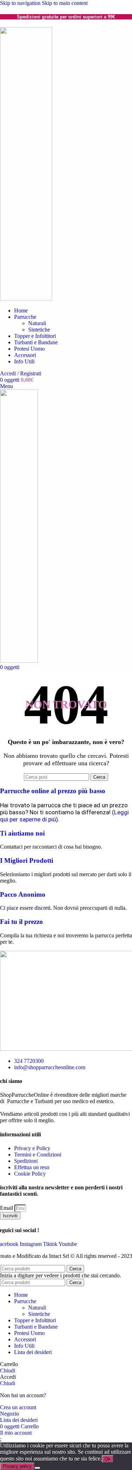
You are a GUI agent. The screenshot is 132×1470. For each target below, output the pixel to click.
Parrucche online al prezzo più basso (52, 791)
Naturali (37, 323)
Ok (108, 1459)
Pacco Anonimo (22, 894)
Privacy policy (17, 1466)
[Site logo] (26, 298)
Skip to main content (65, 3)
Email (7, 1208)
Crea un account (18, 1407)
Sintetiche (39, 330)
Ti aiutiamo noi (22, 833)
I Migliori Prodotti (26, 860)
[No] (37, 1468)
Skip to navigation (21, 3)
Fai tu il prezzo (21, 921)
